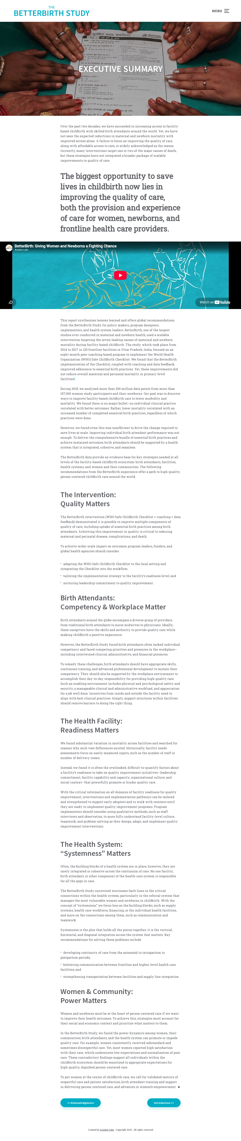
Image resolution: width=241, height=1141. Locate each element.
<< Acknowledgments (80, 1103)
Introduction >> (164, 1103)
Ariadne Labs (107, 1129)
